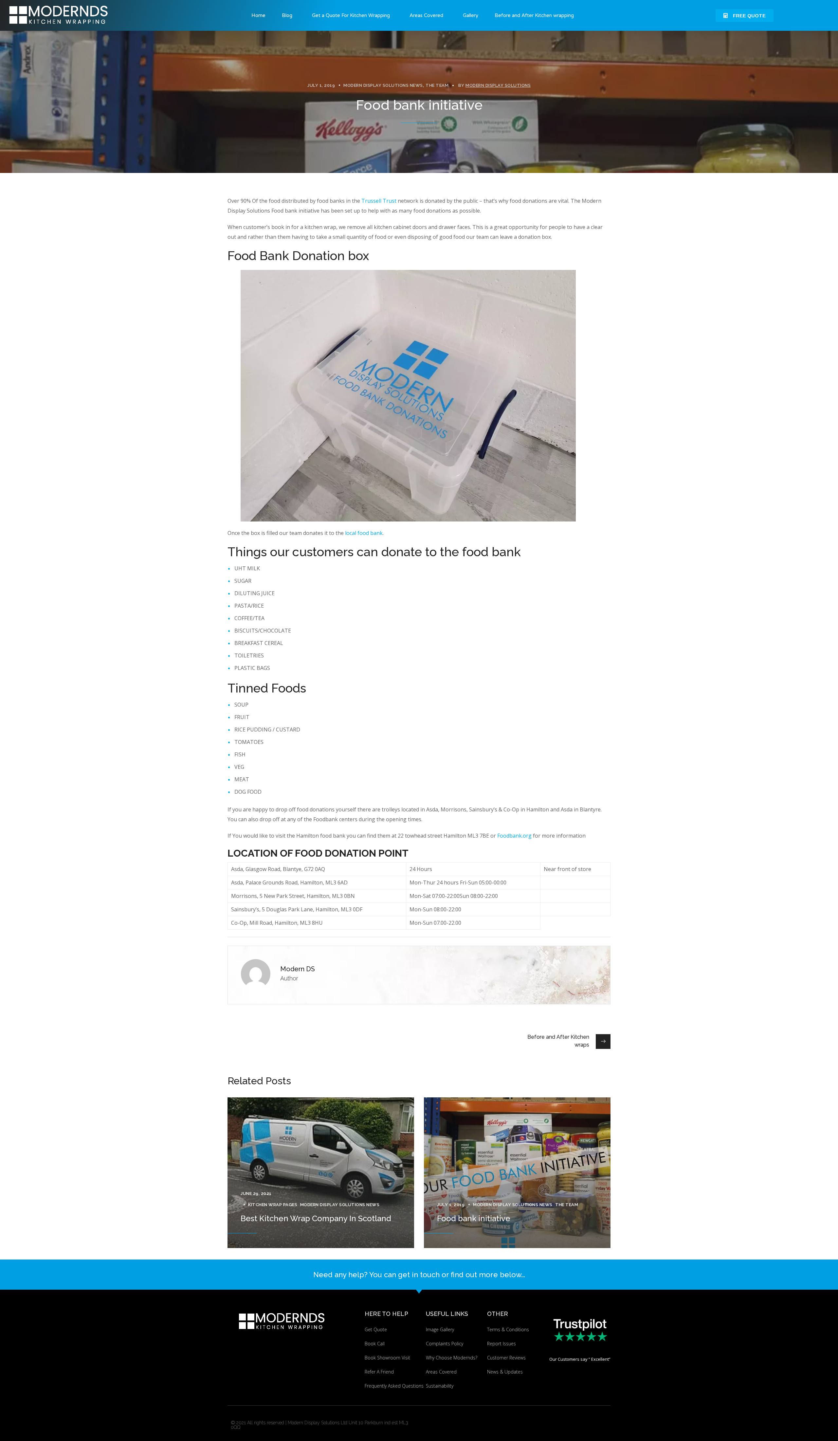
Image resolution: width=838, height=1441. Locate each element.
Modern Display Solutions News (383, 85)
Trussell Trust (378, 200)
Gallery (470, 15)
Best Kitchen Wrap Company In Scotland (316, 1218)
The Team (437, 85)
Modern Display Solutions (498, 85)
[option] (321, 1172)
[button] (745, 15)
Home (258, 15)
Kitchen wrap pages (272, 1204)
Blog (287, 15)
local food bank (364, 533)
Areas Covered (426, 15)
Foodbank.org (514, 835)
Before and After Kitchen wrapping (534, 15)
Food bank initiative (473, 1218)
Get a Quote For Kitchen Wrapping (351, 15)
